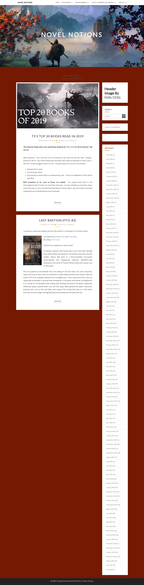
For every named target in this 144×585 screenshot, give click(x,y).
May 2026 (109, 163)
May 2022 (109, 366)
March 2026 (110, 172)
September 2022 (111, 349)
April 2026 (109, 168)
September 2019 (111, 505)
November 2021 (111, 392)
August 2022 (110, 353)
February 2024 (110, 276)
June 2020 (109, 466)
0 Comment (70, 224)
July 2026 (109, 155)
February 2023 (110, 328)
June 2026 (109, 159)
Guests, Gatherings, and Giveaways (103, 2)
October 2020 (110, 449)
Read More (58, 202)
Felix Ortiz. (113, 97)
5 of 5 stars (55, 240)
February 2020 (110, 483)
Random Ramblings (81, 2)
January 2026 (110, 181)
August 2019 (110, 509)
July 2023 (109, 306)
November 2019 (111, 496)
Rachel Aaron (60, 237)
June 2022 (109, 362)
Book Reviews (66, 2)
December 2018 (111, 544)
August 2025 (110, 202)
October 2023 (110, 293)
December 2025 (111, 185)
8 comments (72, 140)
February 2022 (110, 379)
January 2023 (110, 332)
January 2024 (110, 280)
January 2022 (110, 384)
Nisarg (90, 581)
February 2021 (110, 431)
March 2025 (110, 224)
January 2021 (110, 436)
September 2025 (111, 198)
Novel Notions (25, 2)
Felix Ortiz (70, 147)
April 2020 (109, 474)
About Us (122, 2)
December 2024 (111, 233)
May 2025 (109, 215)
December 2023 (111, 284)
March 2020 (110, 479)
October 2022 (110, 345)
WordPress (77, 581)
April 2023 (109, 319)
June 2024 (109, 258)
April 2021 (109, 423)
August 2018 (110, 561)
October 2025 (110, 194)
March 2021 (110, 427)
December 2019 (111, 492)
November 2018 (111, 548)
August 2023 (110, 302)
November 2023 (111, 289)
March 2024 (110, 271)
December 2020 (111, 440)
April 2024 (109, 267)
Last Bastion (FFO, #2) (57, 220)
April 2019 (109, 526)
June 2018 (109, 570)
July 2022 (109, 358)
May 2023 (109, 315)
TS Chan (61, 140)
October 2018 (110, 552)
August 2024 (110, 250)
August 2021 (110, 405)
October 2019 (110, 500)
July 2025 (109, 207)
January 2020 (110, 487)
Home (57, 2)
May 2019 (109, 522)
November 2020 (111, 444)
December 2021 (111, 388)
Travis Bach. (72, 237)
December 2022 (111, 336)
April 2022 (109, 371)
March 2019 (110, 531)
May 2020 (109, 470)
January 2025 (110, 228)
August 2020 (110, 457)
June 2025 (109, 211)
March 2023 (110, 323)
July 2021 (109, 410)
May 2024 (109, 263)
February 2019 (110, 535)
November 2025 (111, 189)
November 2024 (111, 237)
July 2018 (109, 565)
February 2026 (110, 176)
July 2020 (109, 462)
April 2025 (109, 220)
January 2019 (110, 539)
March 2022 (110, 375)
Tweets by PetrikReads (112, 127)
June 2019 (109, 518)
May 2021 (109, 418)
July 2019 (109, 513)
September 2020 (111, 453)
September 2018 (111, 557)
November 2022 (111, 341)
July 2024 (109, 254)
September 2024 (111, 245)
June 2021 (109, 414)
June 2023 (109, 310)
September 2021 (111, 401)
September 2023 (111, 297)
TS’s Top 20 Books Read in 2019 (58, 136)
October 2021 (110, 397)
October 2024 (110, 241)
